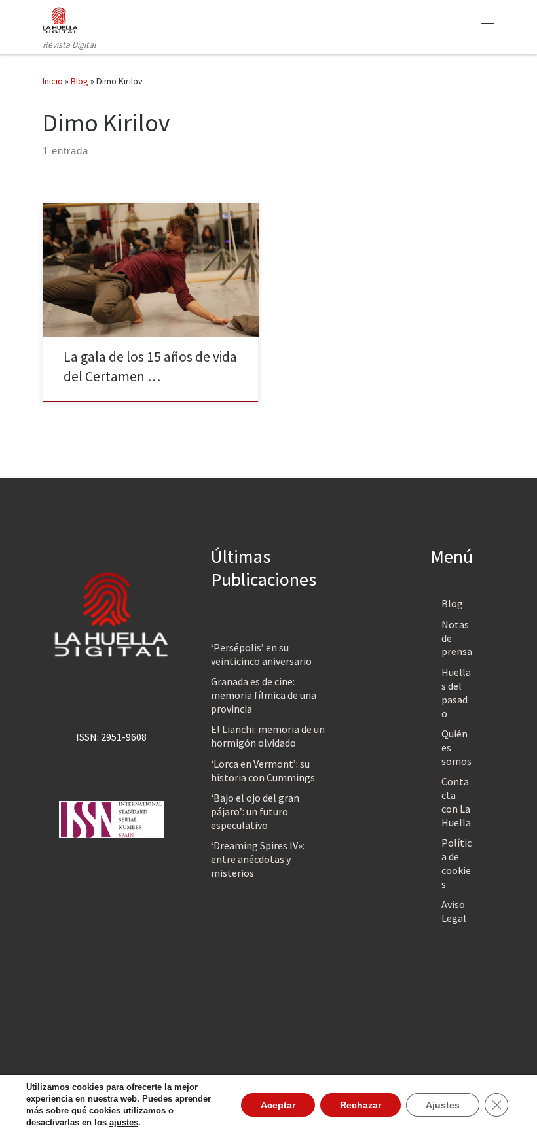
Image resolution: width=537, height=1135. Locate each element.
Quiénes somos (456, 747)
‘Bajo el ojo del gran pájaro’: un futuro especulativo (255, 811)
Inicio (53, 81)
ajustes (123, 1122)
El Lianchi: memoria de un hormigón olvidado (268, 735)
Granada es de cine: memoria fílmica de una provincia (263, 695)
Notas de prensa (456, 638)
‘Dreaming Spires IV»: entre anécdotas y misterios (258, 859)
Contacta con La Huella (456, 802)
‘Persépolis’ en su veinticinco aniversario (261, 654)
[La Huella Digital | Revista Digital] (60, 19)
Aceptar (278, 1105)
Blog (79, 81)
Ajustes (443, 1105)
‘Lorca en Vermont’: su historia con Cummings (263, 770)
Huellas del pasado (456, 693)
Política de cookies (456, 863)
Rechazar (360, 1105)
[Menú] (488, 26)
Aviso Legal (453, 911)
